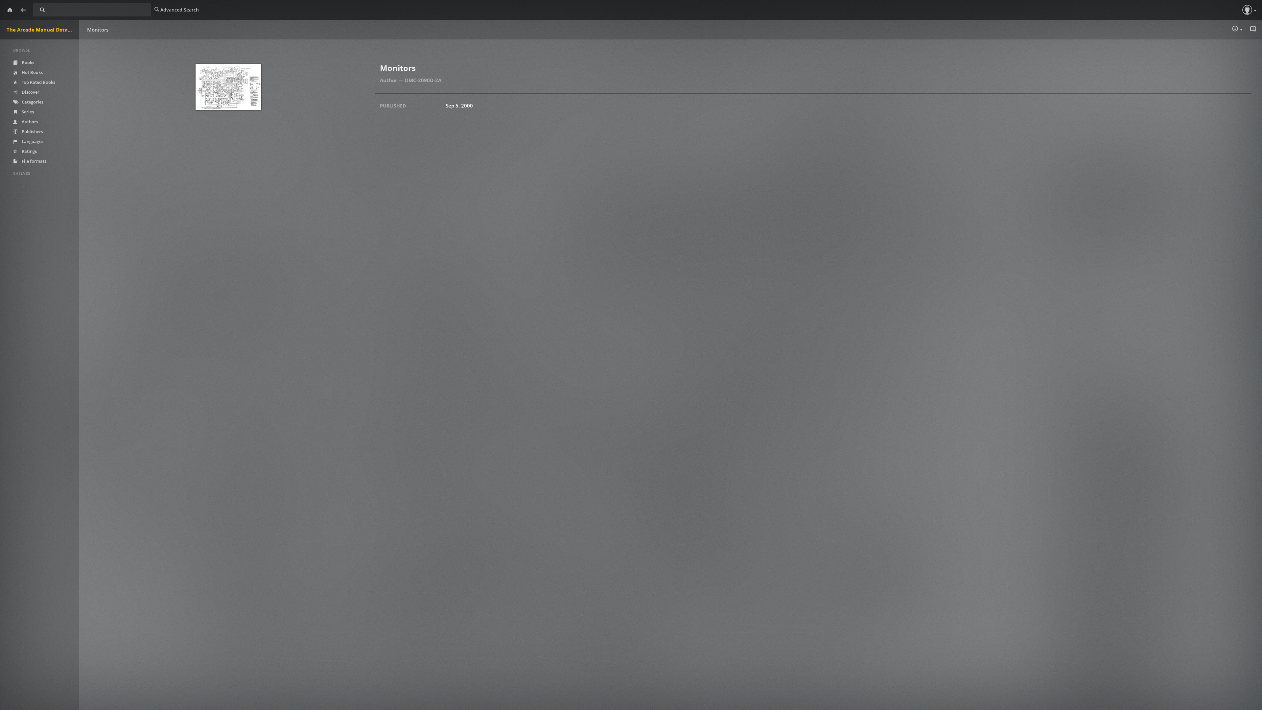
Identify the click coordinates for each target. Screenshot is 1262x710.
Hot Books (32, 72)
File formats (33, 161)
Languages (32, 141)
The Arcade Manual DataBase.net (43, 29)
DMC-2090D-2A (423, 80)
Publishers (32, 131)
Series (27, 112)
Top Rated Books (38, 82)
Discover (30, 92)
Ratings (29, 151)
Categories (32, 102)
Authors (29, 122)
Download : (1242, 30)
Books (27, 62)
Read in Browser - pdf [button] (1254, 29)
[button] (1247, 10)
